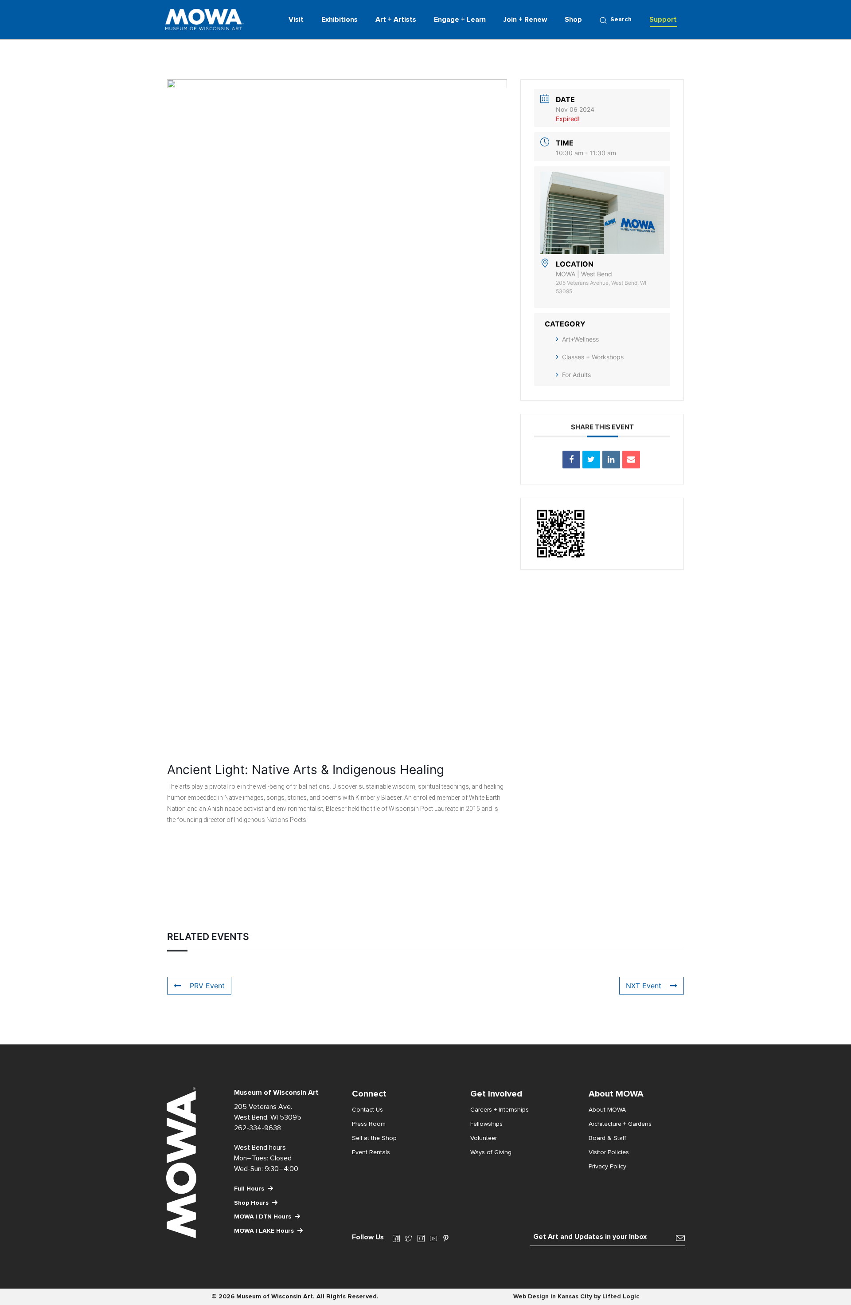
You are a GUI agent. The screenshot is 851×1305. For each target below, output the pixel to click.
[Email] (631, 459)
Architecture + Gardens (620, 1124)
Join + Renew (525, 19)
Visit (296, 19)
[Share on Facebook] (571, 459)
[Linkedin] (611, 459)
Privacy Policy (607, 1166)
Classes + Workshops (593, 357)
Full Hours (249, 1189)
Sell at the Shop (374, 1138)
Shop (573, 19)
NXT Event (643, 985)
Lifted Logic (621, 1296)
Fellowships (486, 1124)
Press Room (369, 1124)
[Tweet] (591, 459)
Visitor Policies (609, 1152)
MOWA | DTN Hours (262, 1217)
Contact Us (367, 1110)
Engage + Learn (460, 19)
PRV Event (207, 985)
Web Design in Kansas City (552, 1296)
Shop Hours (251, 1203)
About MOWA (607, 1110)
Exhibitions (339, 19)
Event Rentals (371, 1152)
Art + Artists (395, 19)
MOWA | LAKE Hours (264, 1231)
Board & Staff (607, 1138)
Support (663, 19)
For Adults (576, 374)
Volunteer (483, 1138)
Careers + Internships (499, 1110)
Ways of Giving (490, 1152)
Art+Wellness (580, 339)
